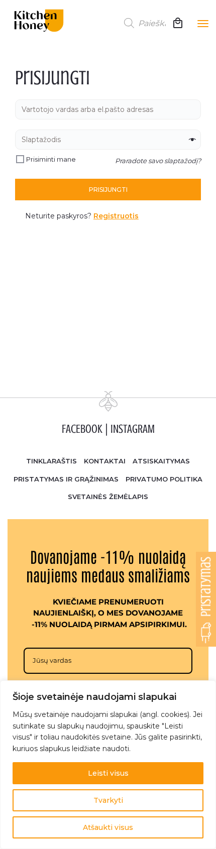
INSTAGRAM (133, 429)
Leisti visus (108, 773)
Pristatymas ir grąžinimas (66, 479)
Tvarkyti (108, 800)
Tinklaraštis (51, 461)
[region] (108, 764)
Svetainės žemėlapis (108, 497)
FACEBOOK (82, 429)
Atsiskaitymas (161, 461)
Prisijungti (108, 189)
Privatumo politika (164, 479)
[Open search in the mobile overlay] (145, 23)
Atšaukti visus (108, 827)
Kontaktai (105, 461)
